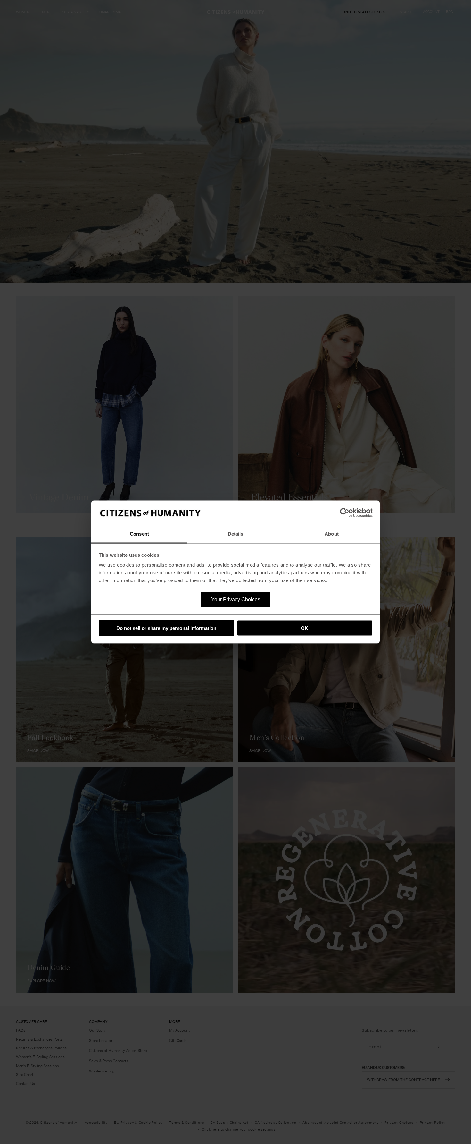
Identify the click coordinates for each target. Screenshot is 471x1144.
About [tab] (332, 534)
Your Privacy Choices (235, 599)
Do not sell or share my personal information (166, 628)
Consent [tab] (139, 534)
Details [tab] (236, 534)
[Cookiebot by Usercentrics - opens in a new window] (345, 513)
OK (304, 628)
